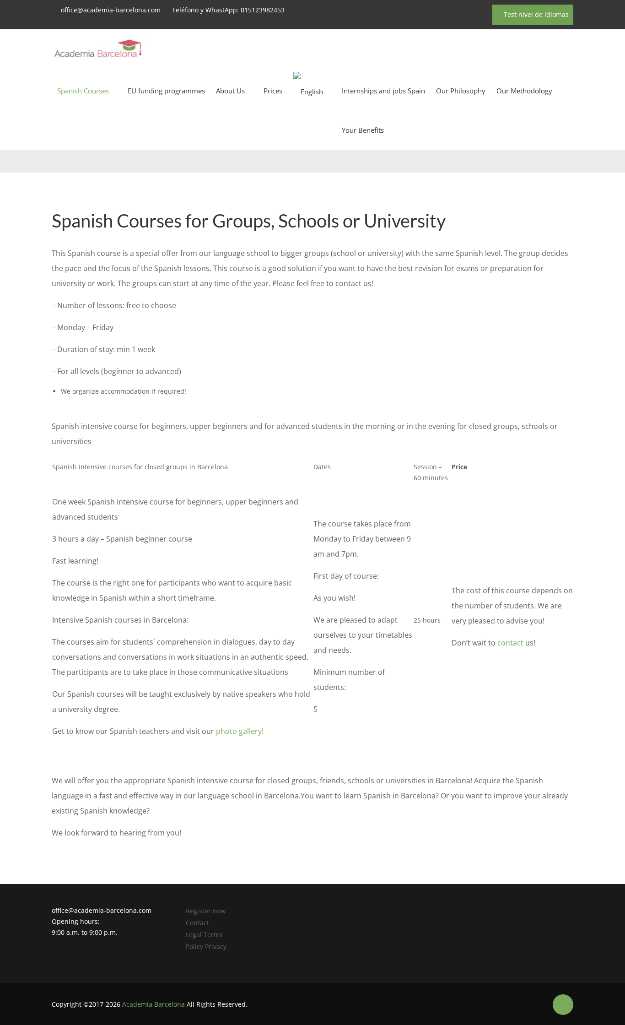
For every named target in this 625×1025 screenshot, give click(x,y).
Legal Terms (204, 934)
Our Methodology (524, 90)
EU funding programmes (166, 90)
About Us (230, 90)
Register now (206, 910)
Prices (273, 90)
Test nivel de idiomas (535, 14)
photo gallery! (240, 731)
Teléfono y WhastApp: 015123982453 (228, 9)
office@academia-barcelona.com (111, 9)
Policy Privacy (206, 946)
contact (510, 643)
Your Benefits (363, 130)
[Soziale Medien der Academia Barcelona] (563, 1004)
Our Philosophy (460, 90)
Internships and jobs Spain (383, 90)
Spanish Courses (83, 90)
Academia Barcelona (153, 1004)
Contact (197, 922)
